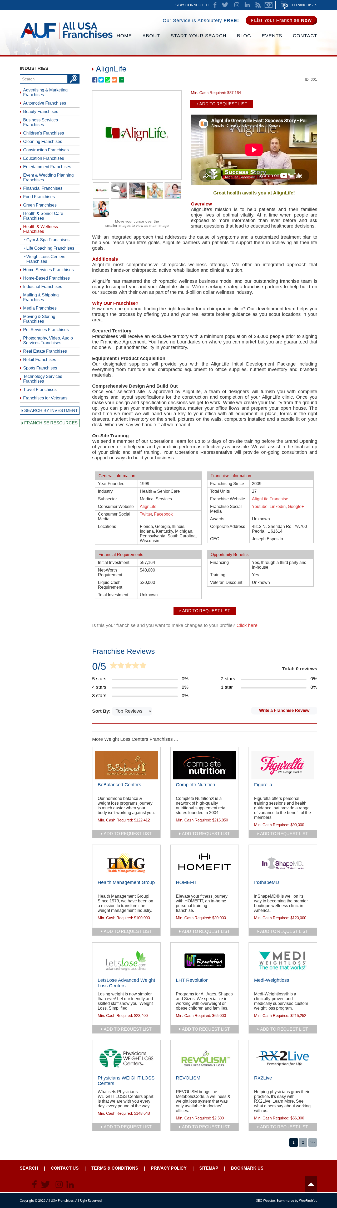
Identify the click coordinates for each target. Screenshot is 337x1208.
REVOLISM (188, 1078)
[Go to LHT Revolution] (204, 961)
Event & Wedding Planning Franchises (48, 177)
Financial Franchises (42, 188)
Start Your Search (198, 35)
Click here (246, 625)
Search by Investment (51, 410)
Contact (305, 35)
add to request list (128, 833)
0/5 (99, 666)
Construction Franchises (46, 150)
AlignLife (148, 506)
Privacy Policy (169, 1168)
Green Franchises (40, 205)
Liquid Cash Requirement (110, 584)
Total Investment (113, 595)
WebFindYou (308, 1200)
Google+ (296, 506)
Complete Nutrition (195, 784)
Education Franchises (43, 158)
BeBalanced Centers (119, 784)
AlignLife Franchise (270, 499)
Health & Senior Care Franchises (43, 215)
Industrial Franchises (42, 286)
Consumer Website (116, 506)
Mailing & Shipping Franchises (41, 297)
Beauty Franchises (40, 111)
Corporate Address (227, 526)
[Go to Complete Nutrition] (204, 765)
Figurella (263, 784)
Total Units (220, 491)
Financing (219, 562)
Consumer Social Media (114, 516)
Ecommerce (285, 1200)
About (151, 35)
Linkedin (278, 506)
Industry (105, 491)
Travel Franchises (40, 389)
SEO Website (265, 1200)
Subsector (107, 499)
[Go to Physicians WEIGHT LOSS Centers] (126, 1058)
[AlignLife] (136, 178)
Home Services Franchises (48, 270)
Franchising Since (227, 483)
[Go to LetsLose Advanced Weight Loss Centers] (126, 961)
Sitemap (208, 1168)
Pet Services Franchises (46, 329)
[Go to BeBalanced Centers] (126, 765)
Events (272, 35)
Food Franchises (39, 196)
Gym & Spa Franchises (48, 240)
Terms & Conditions (114, 1168)
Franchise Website (227, 499)
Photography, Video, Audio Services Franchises (48, 340)
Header (311, 1184)
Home (124, 35)
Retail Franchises (39, 359)
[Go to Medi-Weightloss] (282, 961)
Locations (107, 526)
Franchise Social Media (226, 508)
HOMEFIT (186, 882)
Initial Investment (113, 562)
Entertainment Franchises (47, 167)
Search (29, 1168)
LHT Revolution (192, 980)
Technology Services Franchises (42, 378)
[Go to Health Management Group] (126, 863)
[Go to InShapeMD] (282, 863)
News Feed (258, 5)
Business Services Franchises (40, 122)
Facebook (163, 514)
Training (217, 575)
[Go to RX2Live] (282, 1058)
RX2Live (263, 1078)
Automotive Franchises (44, 103)
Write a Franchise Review (284, 710)
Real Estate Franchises (45, 351)
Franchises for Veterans (45, 398)
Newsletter (268, 5)
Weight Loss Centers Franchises (45, 259)
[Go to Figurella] (282, 765)
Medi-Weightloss (271, 980)
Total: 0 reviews (299, 668)
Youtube (259, 506)
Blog (244, 35)
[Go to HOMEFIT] (204, 863)
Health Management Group (126, 882)
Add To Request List (223, 104)
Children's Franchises (43, 133)
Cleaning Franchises (42, 141)
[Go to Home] (66, 38)
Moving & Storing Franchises (39, 318)
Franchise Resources (51, 423)
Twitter (146, 514)
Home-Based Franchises (46, 278)
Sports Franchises (40, 368)
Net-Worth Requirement (110, 572)
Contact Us (65, 1168)
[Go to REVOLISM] (204, 1058)
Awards (217, 519)
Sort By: (102, 711)
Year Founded (111, 483)
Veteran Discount (226, 582)
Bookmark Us (247, 1168)
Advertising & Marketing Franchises (45, 92)
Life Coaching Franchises (50, 248)
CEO (214, 539)
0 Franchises (304, 5)
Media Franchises (40, 308)
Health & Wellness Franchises (40, 229)
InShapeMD (266, 882)
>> (312, 1142)
